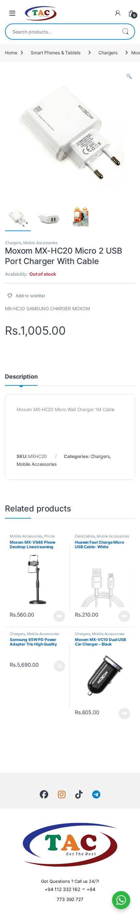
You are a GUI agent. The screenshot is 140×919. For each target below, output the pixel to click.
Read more (59, 616)
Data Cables (85, 536)
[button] (129, 76)
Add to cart (59, 666)
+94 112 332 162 (62, 889)
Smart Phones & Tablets (55, 52)
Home (11, 52)
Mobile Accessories (40, 242)
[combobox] (61, 31)
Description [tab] (21, 377)
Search (125, 31)
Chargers (108, 52)
